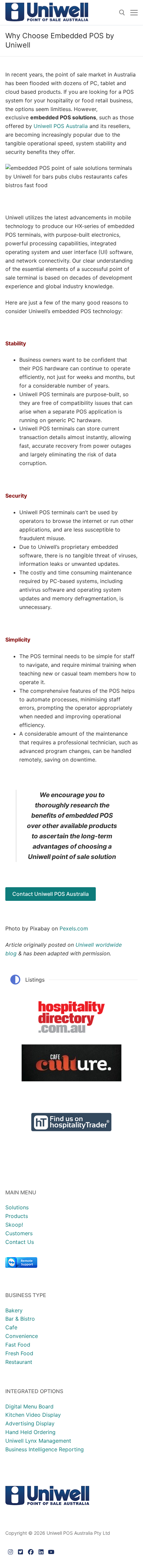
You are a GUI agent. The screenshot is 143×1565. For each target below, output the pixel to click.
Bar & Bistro (20, 1318)
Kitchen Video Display (33, 1414)
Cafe (11, 1327)
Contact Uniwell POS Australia (50, 894)
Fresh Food (19, 1353)
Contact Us (19, 1242)
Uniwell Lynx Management (38, 1440)
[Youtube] (51, 1552)
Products (16, 1216)
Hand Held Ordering (30, 1432)
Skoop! (14, 1224)
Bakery (14, 1310)
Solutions (17, 1207)
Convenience (21, 1336)
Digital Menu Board (29, 1406)
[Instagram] (10, 1552)
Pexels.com (74, 928)
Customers (19, 1233)
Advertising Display (30, 1423)
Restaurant (18, 1362)
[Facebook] (31, 1552)
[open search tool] (122, 13)
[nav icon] (134, 13)
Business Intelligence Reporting (44, 1449)
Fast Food (17, 1344)
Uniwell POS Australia (61, 126)
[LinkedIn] (41, 1552)
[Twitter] (21, 1552)
